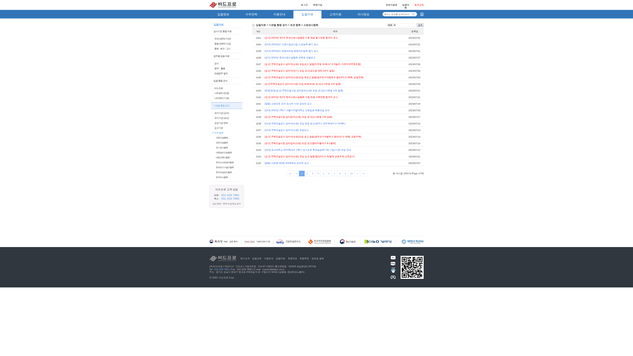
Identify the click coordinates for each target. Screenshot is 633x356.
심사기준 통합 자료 (222, 31)
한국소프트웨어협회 (225, 162)
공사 (216, 63)
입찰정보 (223, 14)
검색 (420, 25)
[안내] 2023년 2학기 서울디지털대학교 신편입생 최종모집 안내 (297, 110)
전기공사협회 (222, 147)
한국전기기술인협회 (225, 167)
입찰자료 (307, 14)
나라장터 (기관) (221, 98)
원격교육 (419, 4)
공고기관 (218, 128)
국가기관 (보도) (221, 118)
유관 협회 (218, 133)
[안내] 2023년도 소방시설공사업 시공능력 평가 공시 (291, 44)
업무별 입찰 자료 (221, 56)
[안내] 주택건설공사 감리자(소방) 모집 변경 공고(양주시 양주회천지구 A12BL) (305, 123)
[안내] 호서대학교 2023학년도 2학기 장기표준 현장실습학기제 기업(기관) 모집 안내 (308, 149)
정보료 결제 (318, 258)
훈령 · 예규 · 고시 (222, 48)
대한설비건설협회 (224, 152)
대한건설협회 (222, 137)
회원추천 (304, 258)
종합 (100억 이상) (222, 43)
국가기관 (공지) (221, 113)
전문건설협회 (222, 142)
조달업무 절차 (221, 73)
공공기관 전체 (221, 123)
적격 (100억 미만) (222, 38)
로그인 (304, 4)
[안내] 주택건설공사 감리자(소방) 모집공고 (287, 130)
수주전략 (251, 14)
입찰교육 (256, 258)
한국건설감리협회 (224, 172)
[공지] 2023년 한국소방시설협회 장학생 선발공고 (290, 57)
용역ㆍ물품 (219, 68)
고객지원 (335, 14)
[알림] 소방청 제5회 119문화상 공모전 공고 (287, 163)
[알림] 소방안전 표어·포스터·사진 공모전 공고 (288, 103)
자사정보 (363, 14)
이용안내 (279, 14)
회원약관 (292, 258)
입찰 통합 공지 (220, 80)
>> (363, 173)
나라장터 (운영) (221, 93)
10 (351, 173)
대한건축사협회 (223, 157)
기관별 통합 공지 (221, 105)
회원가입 (317, 4)
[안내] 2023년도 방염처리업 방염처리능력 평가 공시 (291, 51)
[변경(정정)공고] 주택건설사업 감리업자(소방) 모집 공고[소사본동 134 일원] (304, 90)
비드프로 (218, 88)
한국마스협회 (222, 177)
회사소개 (245, 258)
